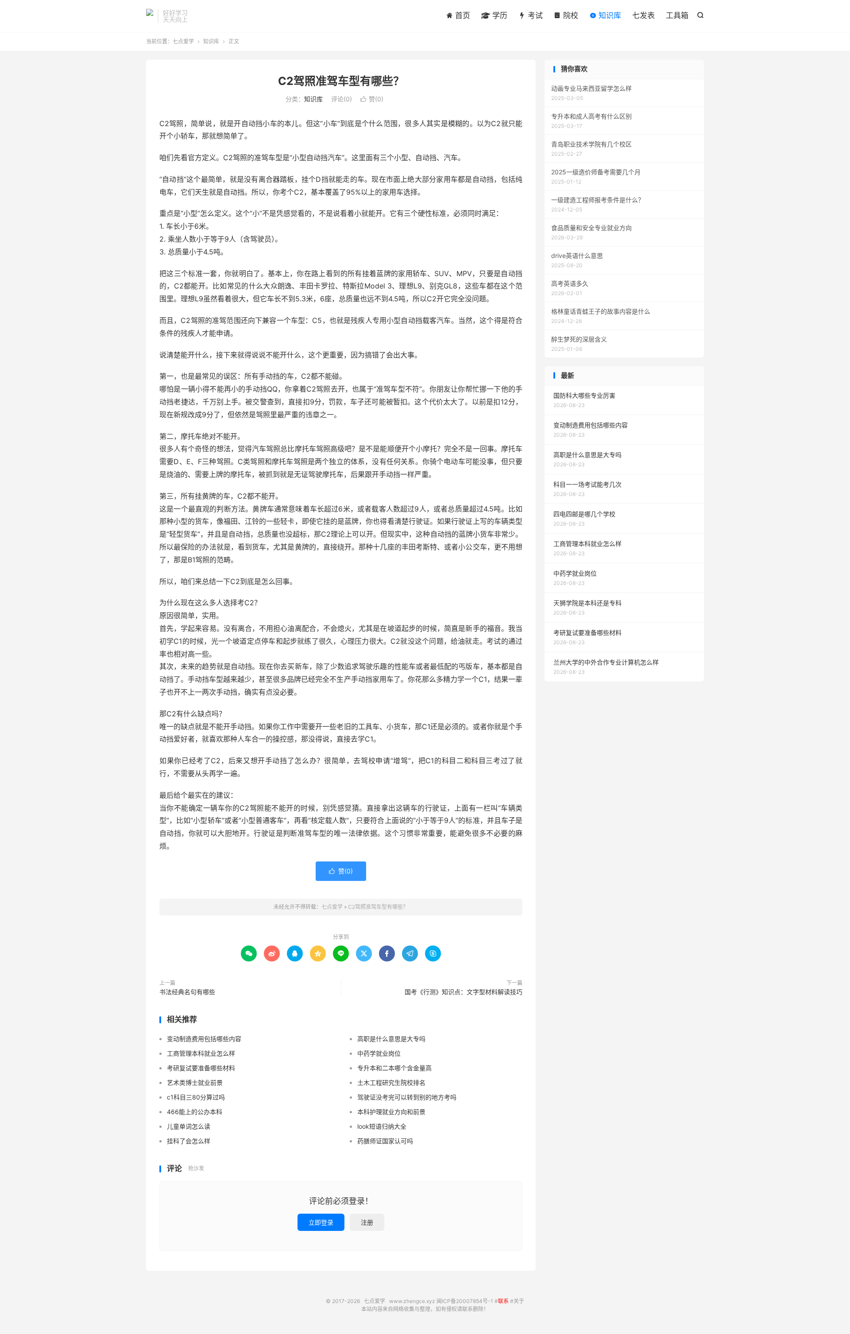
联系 (503, 1301)
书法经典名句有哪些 (187, 992)
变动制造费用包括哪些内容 (204, 1038)
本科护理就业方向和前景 (391, 1111)
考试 (534, 15)
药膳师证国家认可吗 (385, 1141)
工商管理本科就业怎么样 (201, 1053)
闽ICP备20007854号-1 (465, 1301)
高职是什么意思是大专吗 (391, 1038)
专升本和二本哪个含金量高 (394, 1068)
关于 (519, 1301)
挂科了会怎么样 (188, 1141)
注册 (367, 1222)
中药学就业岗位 (379, 1053)
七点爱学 (149, 16)
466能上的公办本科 (194, 1111)
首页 (461, 15)
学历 (498, 15)
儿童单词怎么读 (188, 1126)
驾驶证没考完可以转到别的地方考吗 (406, 1097)
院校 (569, 15)
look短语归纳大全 (381, 1126)
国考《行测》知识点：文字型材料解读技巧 (463, 992)
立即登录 (321, 1222)
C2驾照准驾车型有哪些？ (341, 81)
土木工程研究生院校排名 (391, 1082)
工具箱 (677, 15)
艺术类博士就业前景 (195, 1082)
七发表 (643, 15)
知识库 (608, 15)
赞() (371, 99)
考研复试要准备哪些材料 (201, 1068)
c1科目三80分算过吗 (196, 1097)
